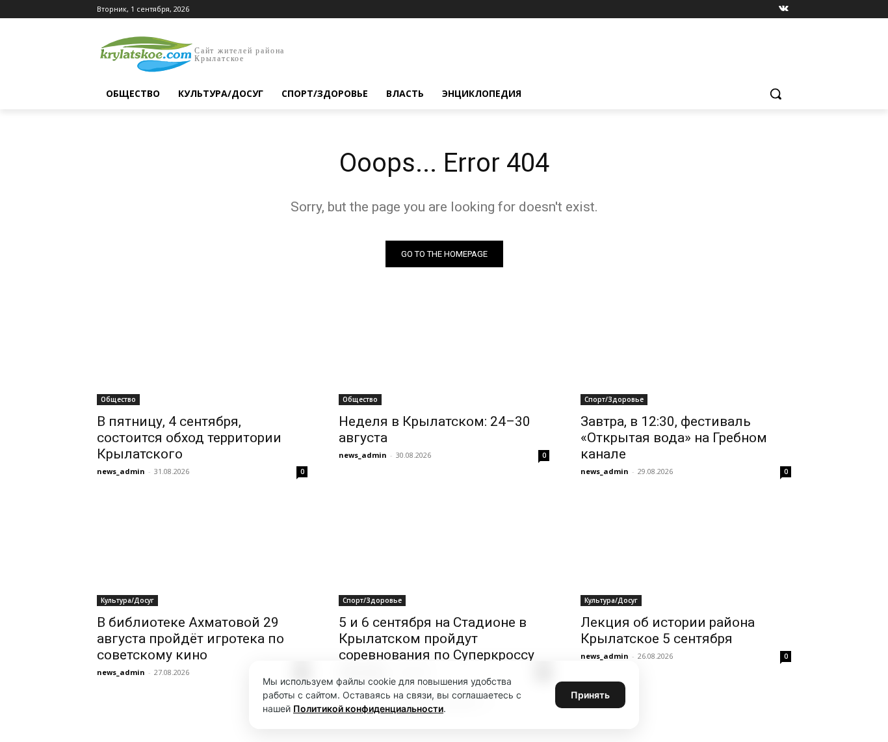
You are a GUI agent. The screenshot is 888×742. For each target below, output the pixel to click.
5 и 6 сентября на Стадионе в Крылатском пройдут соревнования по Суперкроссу (436, 639)
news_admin (121, 471)
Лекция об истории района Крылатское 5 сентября (668, 630)
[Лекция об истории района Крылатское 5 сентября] (686, 553)
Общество (118, 399)
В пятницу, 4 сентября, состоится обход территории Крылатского (189, 438)
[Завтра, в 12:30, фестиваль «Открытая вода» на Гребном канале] (686, 352)
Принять (590, 694)
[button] (775, 93)
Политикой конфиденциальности (368, 708)
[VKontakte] (783, 9)
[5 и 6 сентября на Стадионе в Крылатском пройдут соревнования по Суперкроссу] (444, 553)
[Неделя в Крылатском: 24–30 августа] (444, 352)
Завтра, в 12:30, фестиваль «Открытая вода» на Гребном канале (674, 438)
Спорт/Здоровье (614, 399)
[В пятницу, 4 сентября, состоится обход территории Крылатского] (202, 352)
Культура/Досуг (127, 600)
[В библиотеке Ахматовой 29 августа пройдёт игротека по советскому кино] (202, 553)
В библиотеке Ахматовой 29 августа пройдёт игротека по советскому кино (190, 639)
